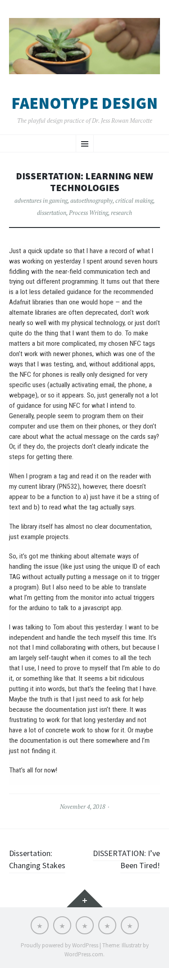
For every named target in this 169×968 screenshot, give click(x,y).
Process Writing (88, 213)
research (121, 213)
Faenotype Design (84, 103)
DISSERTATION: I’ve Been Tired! (126, 859)
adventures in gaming (41, 200)
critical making (134, 200)
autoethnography (91, 200)
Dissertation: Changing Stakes (37, 859)
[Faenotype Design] (84, 46)
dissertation (51, 213)
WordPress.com (83, 954)
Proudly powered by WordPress (59, 945)
